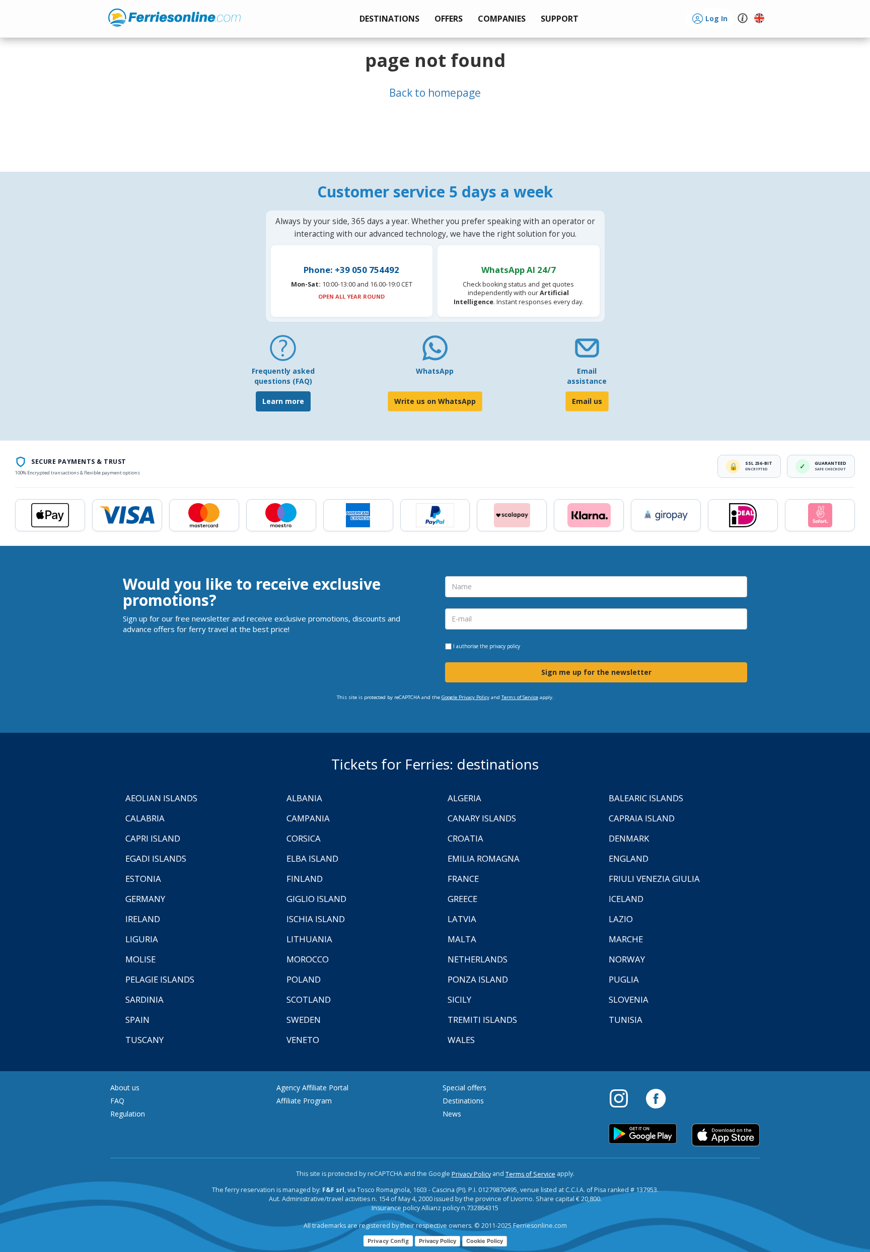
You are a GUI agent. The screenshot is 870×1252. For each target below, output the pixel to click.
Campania (308, 818)
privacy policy (504, 646)
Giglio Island (316, 899)
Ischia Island (315, 919)
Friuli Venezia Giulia (654, 878)
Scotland (308, 999)
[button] (559, 19)
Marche (626, 939)
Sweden (303, 1019)
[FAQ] (283, 352)
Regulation (127, 1114)
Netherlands (478, 959)
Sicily (459, 999)
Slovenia (628, 999)
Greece (462, 899)
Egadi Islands (155, 858)
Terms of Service (519, 697)
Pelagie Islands (159, 979)
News (452, 1114)
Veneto (302, 1040)
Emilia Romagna (484, 858)
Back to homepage (435, 93)
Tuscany (144, 1040)
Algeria (464, 798)
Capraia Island (642, 818)
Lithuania (309, 939)
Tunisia (625, 1019)
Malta (462, 939)
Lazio (621, 919)
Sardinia (144, 999)
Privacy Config (388, 1240)
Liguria (141, 939)
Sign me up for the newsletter (596, 672)
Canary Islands (482, 818)
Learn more (283, 401)
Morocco (307, 959)
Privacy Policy (471, 1174)
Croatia (465, 838)
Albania (304, 798)
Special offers (464, 1087)
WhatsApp (435, 371)
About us (124, 1087)
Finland (304, 878)
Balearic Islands (646, 798)
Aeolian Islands (161, 798)
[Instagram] (624, 1098)
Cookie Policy (484, 1240)
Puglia (624, 979)
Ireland (142, 919)
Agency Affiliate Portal (312, 1087)
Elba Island (312, 858)
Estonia (143, 878)
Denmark (629, 838)
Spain (137, 1019)
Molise (140, 959)
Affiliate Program (304, 1100)
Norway (627, 959)
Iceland (626, 899)
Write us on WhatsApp (435, 401)
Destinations (463, 1100)
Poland (303, 979)
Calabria (145, 818)
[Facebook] (656, 1098)
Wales (461, 1040)
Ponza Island (478, 979)
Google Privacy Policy (465, 697)
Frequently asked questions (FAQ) (283, 376)
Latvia (462, 919)
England (628, 858)
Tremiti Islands (482, 1019)
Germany (145, 899)
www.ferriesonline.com (174, 18)
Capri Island (152, 838)
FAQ (117, 1100)
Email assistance (587, 376)
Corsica (303, 838)
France (463, 878)
